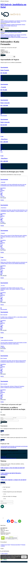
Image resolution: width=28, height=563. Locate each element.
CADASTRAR (4, 422)
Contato (2, 27)
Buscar (3, 55)
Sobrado (18, 20)
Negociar (2, 439)
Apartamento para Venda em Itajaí (9, 458)
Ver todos (3, 456)
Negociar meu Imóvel (15, 544)
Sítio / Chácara (17, 22)
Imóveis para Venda (5, 544)
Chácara (12, 22)
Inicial (2, 32)
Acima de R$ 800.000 (11, 447)
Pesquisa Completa (11, 24)
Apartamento (11, 20)
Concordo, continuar (24, 557)
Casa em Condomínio (5, 22)
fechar (2, 30)
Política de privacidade (5, 25)
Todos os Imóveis (4, 20)
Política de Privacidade (11, 557)
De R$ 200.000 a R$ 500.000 (14, 446)
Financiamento (18, 24)
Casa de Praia (23, 20)
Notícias (23, 24)
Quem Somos (3, 24)
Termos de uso (14, 25)
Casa (15, 20)
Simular (2, 430)
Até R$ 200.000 (4, 446)
